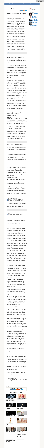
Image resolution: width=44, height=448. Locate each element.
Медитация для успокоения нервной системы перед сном (34, 17)
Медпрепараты (20, 3)
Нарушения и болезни (8, 3)
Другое (31, 3)
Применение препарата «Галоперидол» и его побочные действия (33, 25)
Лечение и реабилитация (26, 3)
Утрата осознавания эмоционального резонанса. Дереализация (35, 20)
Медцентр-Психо (9, 1)
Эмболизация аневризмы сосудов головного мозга (35, 13)
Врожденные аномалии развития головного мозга (35, 22)
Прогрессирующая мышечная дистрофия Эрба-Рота (32, 11)
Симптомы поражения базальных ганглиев (34, 8)
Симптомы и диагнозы (15, 3)
